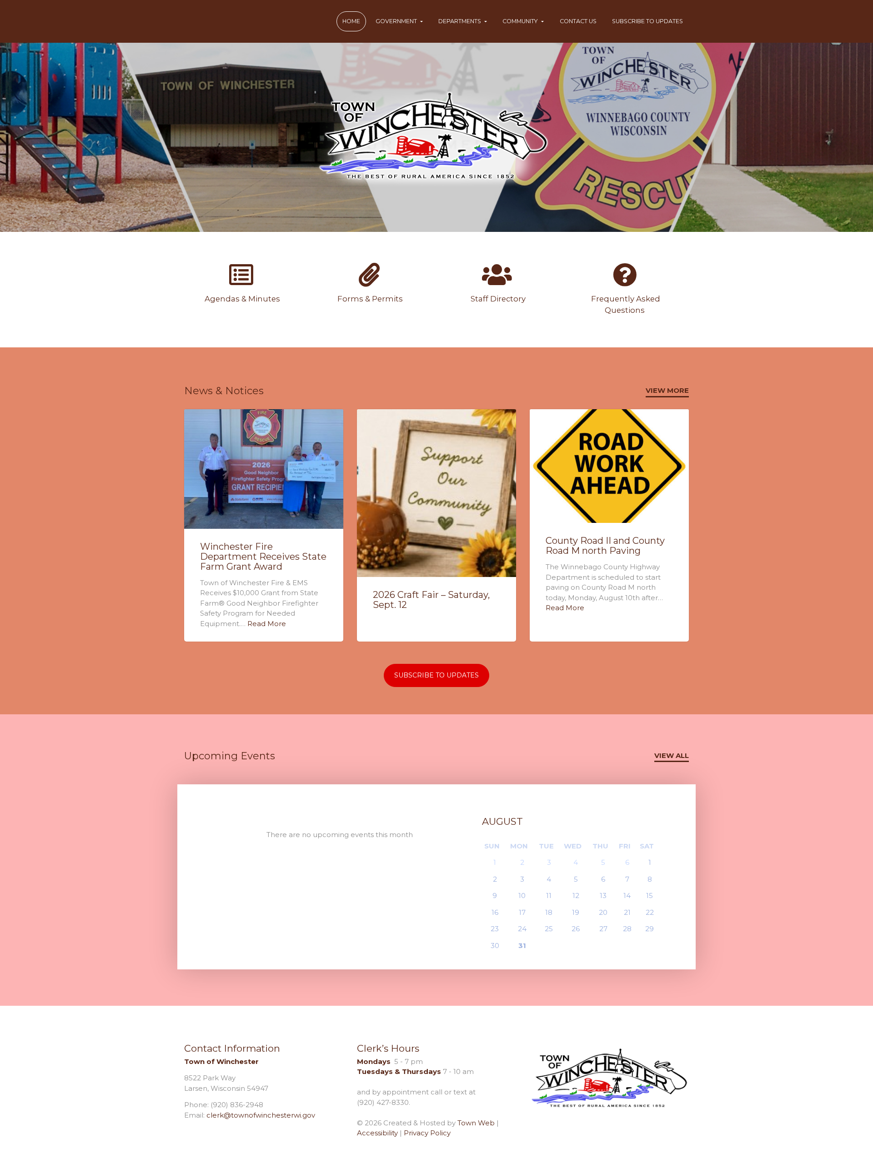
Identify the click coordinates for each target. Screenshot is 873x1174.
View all (671, 755)
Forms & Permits (369, 298)
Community (520, 21)
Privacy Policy (427, 1133)
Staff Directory (497, 298)
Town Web (476, 1123)
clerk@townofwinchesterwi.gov (260, 1115)
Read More (266, 623)
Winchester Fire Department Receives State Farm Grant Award (263, 556)
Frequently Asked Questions (624, 304)
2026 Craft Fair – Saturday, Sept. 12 (431, 599)
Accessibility (377, 1133)
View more (667, 390)
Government (397, 21)
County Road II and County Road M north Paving (605, 545)
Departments (460, 21)
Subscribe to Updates (647, 21)
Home (351, 21)
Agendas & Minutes (241, 298)
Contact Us (578, 21)
